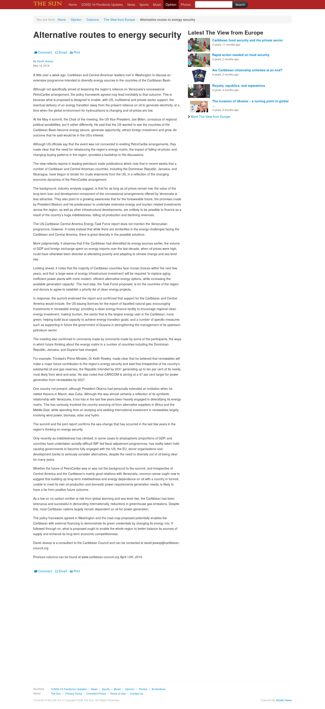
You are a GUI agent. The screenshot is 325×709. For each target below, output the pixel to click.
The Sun (56, 693)
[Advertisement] (107, 624)
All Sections (158, 689)
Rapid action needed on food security (241, 54)
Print (77, 52)
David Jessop (45, 61)
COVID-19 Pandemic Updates (102, 4)
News (131, 4)
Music (157, 4)
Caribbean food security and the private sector (247, 40)
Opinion (171, 4)
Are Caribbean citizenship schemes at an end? (247, 70)
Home (73, 4)
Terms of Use (118, 693)
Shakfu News (284, 700)
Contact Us (136, 693)
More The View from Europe (210, 116)
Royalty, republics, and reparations (238, 85)
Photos (186, 4)
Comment (45, 52)
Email (63, 52)
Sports (144, 4)
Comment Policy (96, 693)
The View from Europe (119, 19)
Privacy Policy (73, 693)
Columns (92, 19)
